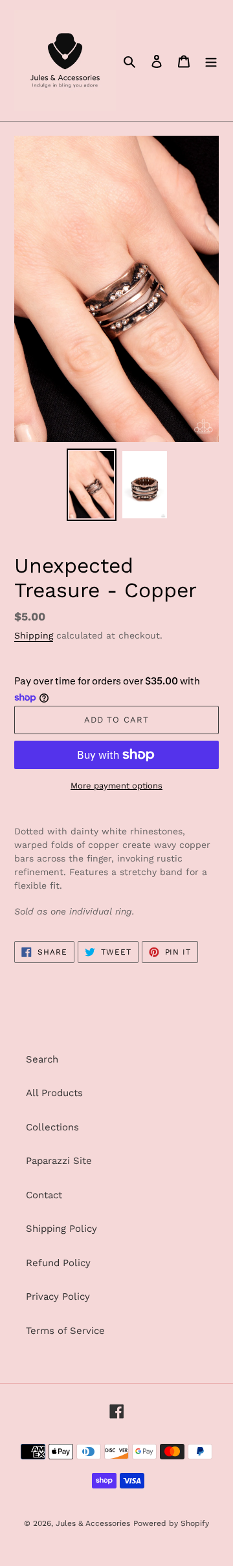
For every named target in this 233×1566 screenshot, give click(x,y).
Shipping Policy (61, 1228)
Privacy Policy (58, 1296)
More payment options (116, 785)
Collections (52, 1127)
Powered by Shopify (171, 1523)
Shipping (33, 635)
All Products (54, 1093)
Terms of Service (65, 1331)
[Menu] (211, 60)
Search (42, 1059)
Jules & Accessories (93, 1523)
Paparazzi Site (59, 1161)
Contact (44, 1195)
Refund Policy (58, 1263)
